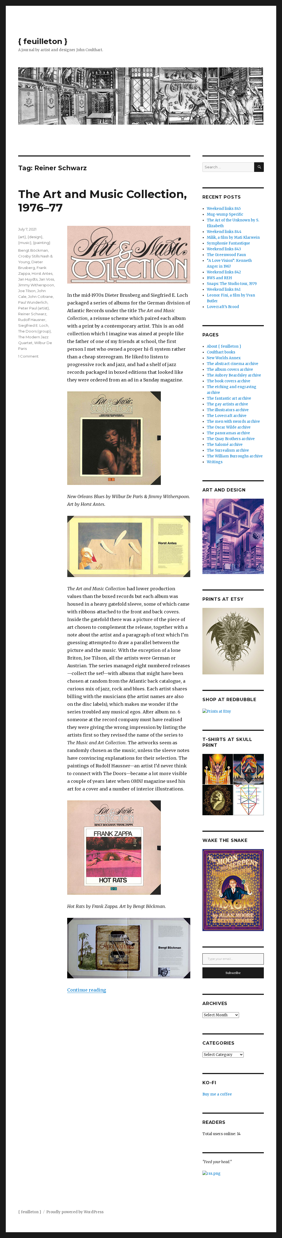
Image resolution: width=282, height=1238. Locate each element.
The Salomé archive (225, 444)
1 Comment (28, 356)
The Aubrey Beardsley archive (234, 375)
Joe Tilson (27, 291)
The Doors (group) (34, 331)
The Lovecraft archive (226, 415)
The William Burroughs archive (235, 456)
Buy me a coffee (217, 1094)
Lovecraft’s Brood (223, 306)
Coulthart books (221, 352)
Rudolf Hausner (31, 319)
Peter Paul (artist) (33, 308)
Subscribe (233, 973)
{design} (35, 237)
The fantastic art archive (229, 398)
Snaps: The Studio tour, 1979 (232, 283)
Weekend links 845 (224, 208)
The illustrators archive (228, 410)
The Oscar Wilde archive (229, 427)
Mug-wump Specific (225, 214)
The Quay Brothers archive (231, 439)
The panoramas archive (228, 433)
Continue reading (86, 990)
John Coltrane (40, 296)
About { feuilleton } (224, 346)
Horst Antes (42, 273)
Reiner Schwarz (32, 314)
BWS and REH (219, 278)
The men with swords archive (233, 421)
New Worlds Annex (224, 358)
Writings (215, 462)
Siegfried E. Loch (33, 325)
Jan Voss (46, 279)
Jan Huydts (27, 279)
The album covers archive (230, 369)
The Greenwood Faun (226, 254)
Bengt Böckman (33, 250)
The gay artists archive (227, 404)
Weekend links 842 (224, 272)
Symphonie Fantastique (228, 243)
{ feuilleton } (42, 41)
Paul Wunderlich (32, 302)
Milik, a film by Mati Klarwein (233, 237)
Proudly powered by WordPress (75, 1212)
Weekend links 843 (224, 249)
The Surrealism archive (228, 450)
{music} (24, 242)
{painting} (41, 242)
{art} (22, 237)
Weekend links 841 (223, 289)
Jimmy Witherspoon (36, 285)
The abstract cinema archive (232, 363)
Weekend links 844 (224, 231)
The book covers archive (228, 381)
